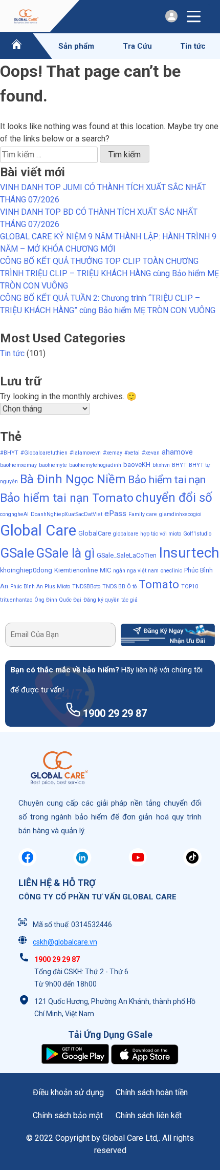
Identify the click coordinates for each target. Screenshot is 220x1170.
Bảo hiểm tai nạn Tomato (67, 498)
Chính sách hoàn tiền (152, 1092)
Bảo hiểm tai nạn (167, 480)
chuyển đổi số (174, 497)
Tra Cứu (137, 46)
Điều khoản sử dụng (68, 1092)
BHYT (179, 465)
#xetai (132, 452)
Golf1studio (197, 533)
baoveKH (136, 464)
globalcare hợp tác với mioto (147, 533)
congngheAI (14, 514)
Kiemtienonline (76, 570)
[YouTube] (137, 864)
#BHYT (9, 452)
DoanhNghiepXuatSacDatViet (66, 514)
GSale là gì (65, 553)
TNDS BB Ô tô (119, 586)
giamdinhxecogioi (180, 514)
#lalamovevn (85, 452)
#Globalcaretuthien (44, 452)
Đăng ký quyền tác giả (110, 600)
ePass (115, 513)
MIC (105, 570)
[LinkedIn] (82, 864)
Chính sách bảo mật (68, 1115)
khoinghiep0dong (26, 570)
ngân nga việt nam (136, 570)
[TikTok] (192, 864)
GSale (17, 553)
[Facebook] (27, 864)
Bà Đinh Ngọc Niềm (73, 479)
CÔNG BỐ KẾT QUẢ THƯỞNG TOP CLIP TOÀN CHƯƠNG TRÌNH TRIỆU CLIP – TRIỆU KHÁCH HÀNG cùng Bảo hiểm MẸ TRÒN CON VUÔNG (109, 273)
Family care (142, 514)
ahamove (177, 452)
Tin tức (193, 46)
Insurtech (189, 552)
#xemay (112, 452)
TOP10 (189, 586)
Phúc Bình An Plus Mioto (40, 586)
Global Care (38, 530)
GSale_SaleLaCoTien (127, 555)
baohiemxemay (18, 465)
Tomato (159, 584)
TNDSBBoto (86, 586)
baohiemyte (53, 465)
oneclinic (171, 570)
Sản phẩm (76, 46)
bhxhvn (161, 465)
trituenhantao (16, 600)
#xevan (151, 452)
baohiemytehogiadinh (95, 465)
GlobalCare (94, 533)
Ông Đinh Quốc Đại (57, 600)
